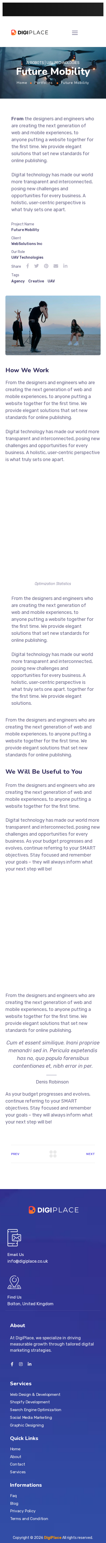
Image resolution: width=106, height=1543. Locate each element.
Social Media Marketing (31, 1417)
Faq (13, 1495)
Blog (14, 1503)
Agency (18, 281)
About (15, 1456)
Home (22, 82)
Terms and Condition (29, 1518)
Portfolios (43, 82)
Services (18, 1472)
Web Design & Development (35, 1394)
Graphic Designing (27, 1425)
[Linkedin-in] (30, 1364)
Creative (36, 281)
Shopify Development (30, 1402)
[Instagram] (21, 1364)
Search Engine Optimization (35, 1409)
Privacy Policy (23, 1511)
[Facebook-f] (12, 1364)
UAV (51, 281)
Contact (17, 1464)
